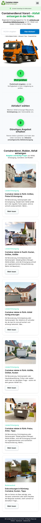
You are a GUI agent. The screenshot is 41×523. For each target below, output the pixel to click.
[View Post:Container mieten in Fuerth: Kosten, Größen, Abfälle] (20, 234)
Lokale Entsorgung (12, 191)
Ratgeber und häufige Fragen (16, 155)
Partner (13, 521)
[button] (37, 3)
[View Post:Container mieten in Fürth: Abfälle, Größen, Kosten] (20, 352)
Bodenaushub (10, 485)
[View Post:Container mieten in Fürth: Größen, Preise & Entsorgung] (20, 176)
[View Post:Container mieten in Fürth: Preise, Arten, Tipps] (20, 410)
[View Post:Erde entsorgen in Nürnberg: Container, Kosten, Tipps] (20, 470)
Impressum (19, 521)
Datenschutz (26, 521)
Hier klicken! (29, 31)
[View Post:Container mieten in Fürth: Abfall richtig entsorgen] (20, 294)
